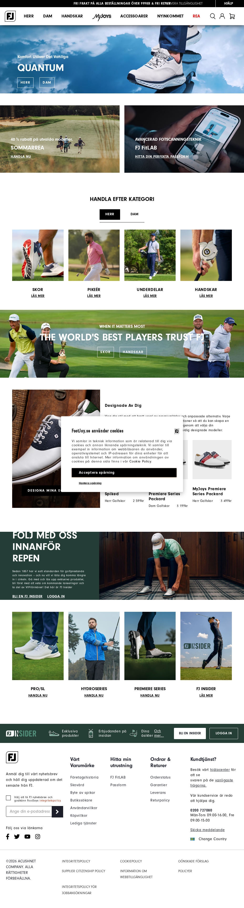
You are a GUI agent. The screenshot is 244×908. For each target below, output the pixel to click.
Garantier (158, 785)
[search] (213, 16)
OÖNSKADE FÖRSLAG (193, 861)
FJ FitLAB (118, 777)
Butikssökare (81, 800)
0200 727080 (201, 810)
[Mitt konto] (222, 16)
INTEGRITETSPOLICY (76, 861)
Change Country (213, 839)
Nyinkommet (170, 16)
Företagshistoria (84, 777)
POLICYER (185, 871)
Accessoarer (134, 16)
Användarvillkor (83, 808)
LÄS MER (38, 296)
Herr (29, 16)
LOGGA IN (56, 596)
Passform (118, 785)
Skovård (77, 785)
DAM (47, 83)
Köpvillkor (78, 815)
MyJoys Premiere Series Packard (209, 491)
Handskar (72, 16)
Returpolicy (160, 800)
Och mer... (159, 733)
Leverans (158, 792)
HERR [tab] (109, 214)
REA (196, 16)
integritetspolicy (50, 800)
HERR (25, 83)
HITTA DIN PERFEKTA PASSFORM (162, 157)
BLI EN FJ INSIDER (27, 596)
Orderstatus (160, 777)
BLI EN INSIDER (190, 733)
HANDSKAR (133, 352)
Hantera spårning (90, 482)
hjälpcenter (220, 770)
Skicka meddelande (207, 830)
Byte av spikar (82, 792)
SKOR (105, 352)
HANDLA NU (21, 157)
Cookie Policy (140, 461)
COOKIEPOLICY (131, 861)
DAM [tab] (135, 214)
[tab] (232, 16)
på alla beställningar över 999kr (112, 3)
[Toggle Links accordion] (86, 762)
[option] (210, 471)
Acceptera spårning (96, 472)
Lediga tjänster (83, 823)
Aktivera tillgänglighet (184, 3)
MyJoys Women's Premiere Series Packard (165, 493)
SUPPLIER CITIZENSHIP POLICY (83, 871)
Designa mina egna (48, 491)
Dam (47, 16)
